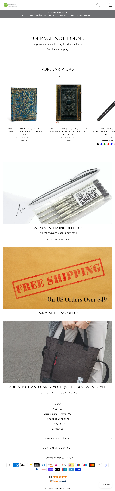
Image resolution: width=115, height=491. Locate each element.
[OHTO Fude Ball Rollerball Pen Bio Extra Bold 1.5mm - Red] (108, 144)
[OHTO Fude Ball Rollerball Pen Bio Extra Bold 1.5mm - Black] (98, 144)
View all (57, 76)
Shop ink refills (58, 239)
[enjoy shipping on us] (57, 278)
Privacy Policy (57, 423)
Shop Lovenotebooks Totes (57, 393)
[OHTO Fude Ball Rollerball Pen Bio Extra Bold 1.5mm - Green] (105, 144)
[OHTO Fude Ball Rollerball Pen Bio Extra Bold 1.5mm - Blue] (101, 144)
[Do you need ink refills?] (57, 193)
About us (57, 408)
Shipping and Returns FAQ (57, 413)
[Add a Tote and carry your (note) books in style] (57, 352)
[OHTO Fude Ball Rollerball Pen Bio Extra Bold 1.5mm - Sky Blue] (112, 144)
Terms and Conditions (57, 418)
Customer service (57, 448)
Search (57, 403)
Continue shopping (57, 49)
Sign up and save (56, 438)
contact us (57, 428)
